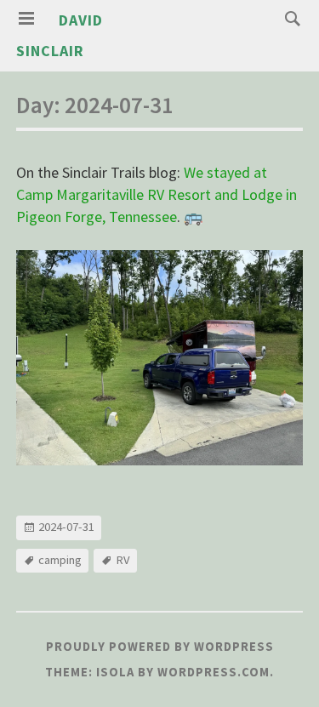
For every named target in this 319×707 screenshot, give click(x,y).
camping (60, 559)
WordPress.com (213, 672)
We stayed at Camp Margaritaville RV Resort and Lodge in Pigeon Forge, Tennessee (156, 194)
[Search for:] (288, 17)
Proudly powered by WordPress (160, 646)
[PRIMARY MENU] (26, 19)
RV (123, 559)
